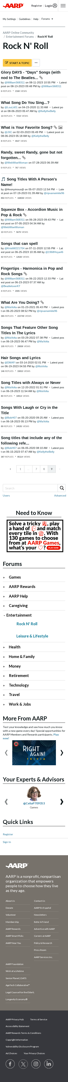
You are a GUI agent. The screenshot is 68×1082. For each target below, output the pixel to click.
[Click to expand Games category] (5, 577)
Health (14, 647)
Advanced (60, 495)
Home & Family (22, 656)
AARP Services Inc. (43, 957)
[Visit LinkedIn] (49, 1064)
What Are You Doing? (20, 302)
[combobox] (34, 488)
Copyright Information (17, 1039)
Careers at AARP (42, 935)
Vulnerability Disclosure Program (22, 1046)
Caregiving (18, 605)
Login (48, 5)
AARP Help (18, 596)
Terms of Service (38, 1019)
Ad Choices (11, 1053)
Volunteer (11, 914)
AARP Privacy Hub (15, 1019)
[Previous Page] (11, 469)
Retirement (19, 675)
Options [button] (36, 62)
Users (6, 495)
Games (15, 577)
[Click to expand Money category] (5, 666)
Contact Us (39, 900)
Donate (9, 907)
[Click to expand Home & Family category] (5, 657)
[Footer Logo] (34, 865)
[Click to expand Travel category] (5, 695)
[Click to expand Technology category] (5, 685)
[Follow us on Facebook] (10, 1064)
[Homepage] (13, 5)
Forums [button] (46, 18)
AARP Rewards (22, 586)
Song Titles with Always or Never (31, 383)
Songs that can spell (19, 243)
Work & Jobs (20, 704)
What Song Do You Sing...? (25, 103)
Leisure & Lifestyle (32, 636)
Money (15, 666)
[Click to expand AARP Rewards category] (5, 587)
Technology (19, 685)
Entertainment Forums (20, 36)
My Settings (9, 19)
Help (36, 19)
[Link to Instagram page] (36, 1064)
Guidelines (24, 19)
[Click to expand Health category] (5, 647)
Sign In (7, 842)
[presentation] (6, 751)
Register (8, 834)
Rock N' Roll (26, 623)
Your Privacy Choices (34, 1053)
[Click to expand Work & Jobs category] (5, 704)
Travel (14, 694)
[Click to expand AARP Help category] (5, 596)
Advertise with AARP (44, 928)
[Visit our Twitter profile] (23, 1064)
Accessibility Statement (17, 1026)
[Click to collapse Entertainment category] (4, 615)
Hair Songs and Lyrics (21, 358)
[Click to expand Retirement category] (5, 676)
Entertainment (19, 615)
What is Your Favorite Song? (27, 127)
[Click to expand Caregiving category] (5, 606)
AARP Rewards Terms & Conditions (23, 1033)
